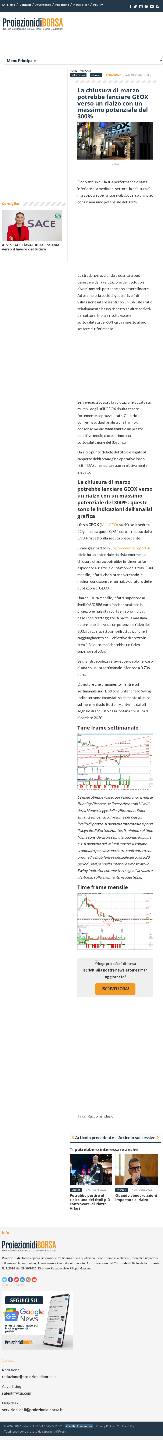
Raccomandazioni (101, 1116)
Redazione (113, 75)
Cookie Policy (126, 1426)
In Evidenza (78, 75)
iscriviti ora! (115, 988)
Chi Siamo (8, 4)
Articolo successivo (137, 1137)
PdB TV (98, 4)
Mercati (85, 70)
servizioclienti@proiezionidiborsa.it (32, 1409)
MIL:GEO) (109, 524)
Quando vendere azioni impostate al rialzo (136, 1197)
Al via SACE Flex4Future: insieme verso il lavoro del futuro (30, 247)
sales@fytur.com (16, 1393)
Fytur (62, 1431)
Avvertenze (43, 4)
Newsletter (81, 4)
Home (73, 70)
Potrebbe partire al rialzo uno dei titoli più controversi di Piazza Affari (90, 1202)
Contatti (25, 4)
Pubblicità (62, 4)
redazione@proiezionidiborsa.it (29, 1376)
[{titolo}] (130, 6)
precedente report (130, 548)
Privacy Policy (105, 1426)
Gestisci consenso (79, 1426)
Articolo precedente (94, 1137)
